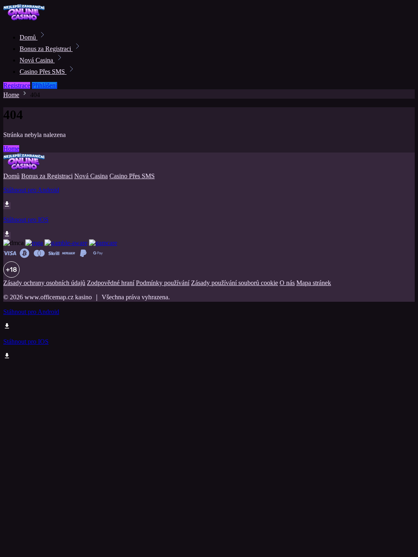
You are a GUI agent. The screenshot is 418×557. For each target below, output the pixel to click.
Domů (29, 37)
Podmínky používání (162, 282)
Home (11, 94)
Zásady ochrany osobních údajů (44, 282)
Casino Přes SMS (43, 71)
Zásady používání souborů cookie (234, 282)
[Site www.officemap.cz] (31, 19)
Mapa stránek (313, 282)
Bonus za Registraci (46, 48)
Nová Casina (37, 60)
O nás (287, 282)
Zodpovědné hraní (110, 282)
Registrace (16, 85)
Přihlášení (44, 85)
